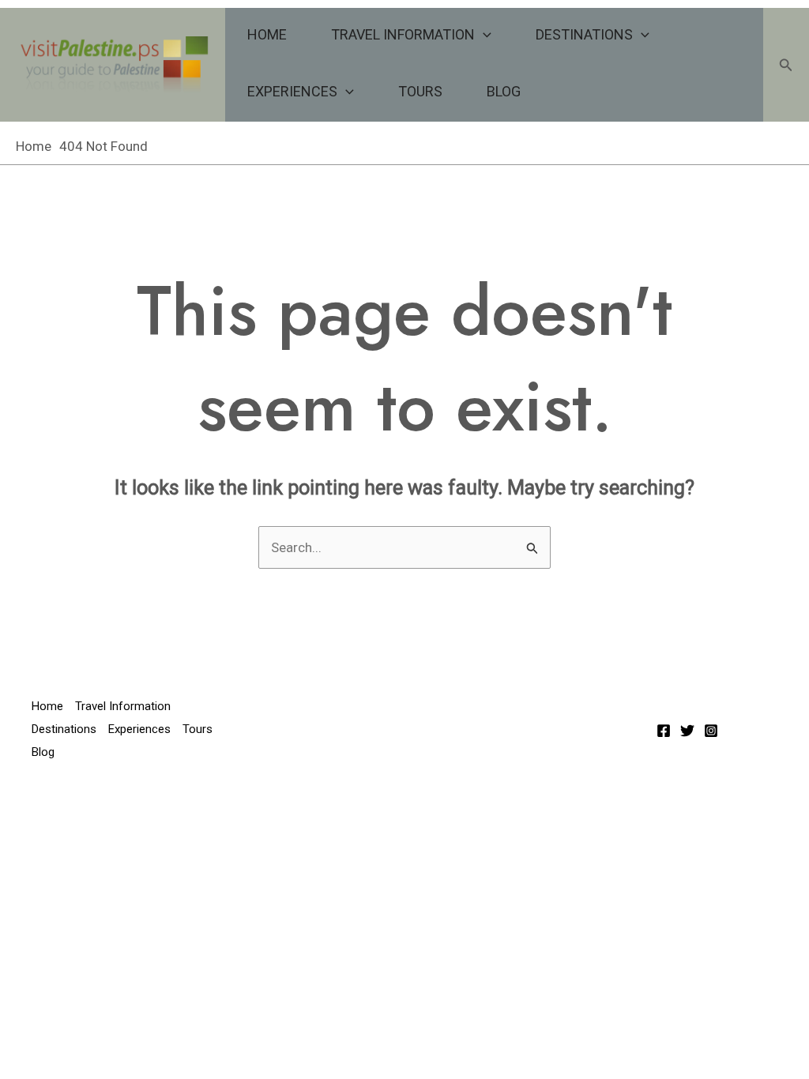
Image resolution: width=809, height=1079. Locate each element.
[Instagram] (711, 731)
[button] (483, 35)
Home (267, 34)
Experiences (292, 91)
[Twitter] (687, 731)
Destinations (584, 34)
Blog (504, 91)
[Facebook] (664, 731)
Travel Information (403, 34)
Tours (420, 91)
